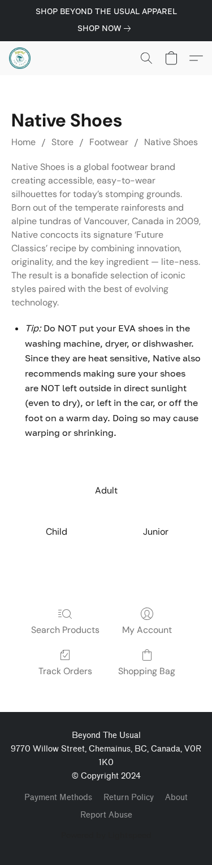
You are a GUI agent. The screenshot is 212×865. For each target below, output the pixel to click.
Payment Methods (58, 797)
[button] (20, 58)
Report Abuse (106, 815)
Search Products (65, 630)
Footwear (108, 142)
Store (62, 142)
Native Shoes (171, 142)
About (176, 797)
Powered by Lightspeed (106, 835)
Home (23, 142)
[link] (106, 28)
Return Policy (128, 797)
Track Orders (65, 671)
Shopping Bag (146, 671)
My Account (147, 630)
